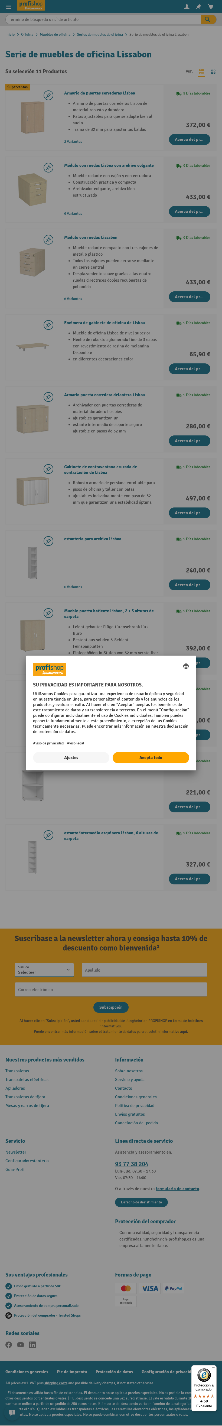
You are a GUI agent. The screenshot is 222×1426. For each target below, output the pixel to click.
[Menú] (213, 1368)
